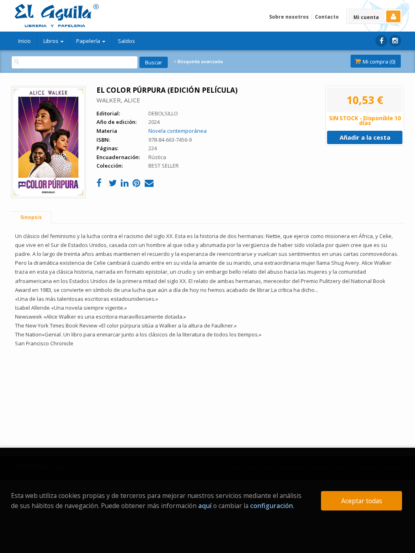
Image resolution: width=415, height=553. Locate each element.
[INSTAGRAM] (395, 41)
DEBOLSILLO (163, 113)
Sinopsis (31, 217)
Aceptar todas (361, 500)
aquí (205, 505)
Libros (51, 41)
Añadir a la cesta (365, 137)
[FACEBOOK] (381, 41)
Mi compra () (378, 61)
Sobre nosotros (289, 16)
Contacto (327, 16)
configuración (271, 505)
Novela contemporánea (177, 130)
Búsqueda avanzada (199, 61)
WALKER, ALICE (118, 100)
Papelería (88, 41)
